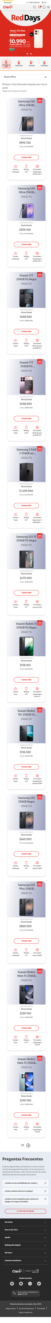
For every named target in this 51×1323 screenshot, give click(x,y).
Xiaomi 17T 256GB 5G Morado (26, 364)
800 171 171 (23, 1294)
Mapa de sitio (11, 1309)
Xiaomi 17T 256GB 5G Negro (26, 277)
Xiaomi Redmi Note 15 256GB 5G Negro (26, 974)
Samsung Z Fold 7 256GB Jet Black (26, 451)
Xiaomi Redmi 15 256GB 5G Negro (26, 626)
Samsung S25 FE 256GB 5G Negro (26, 539)
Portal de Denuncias (26, 1309)
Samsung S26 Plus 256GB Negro (26, 887)
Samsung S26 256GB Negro (26, 800)
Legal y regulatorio (25, 1312)
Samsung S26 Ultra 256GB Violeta (26, 190)
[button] (39, 7)
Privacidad (41, 1309)
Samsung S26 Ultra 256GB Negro (26, 103)
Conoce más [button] (26, 157)
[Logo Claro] (8, 7)
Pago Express (34, 2)
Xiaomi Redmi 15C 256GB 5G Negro (26, 713)
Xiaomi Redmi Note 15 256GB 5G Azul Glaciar (26, 1061)
